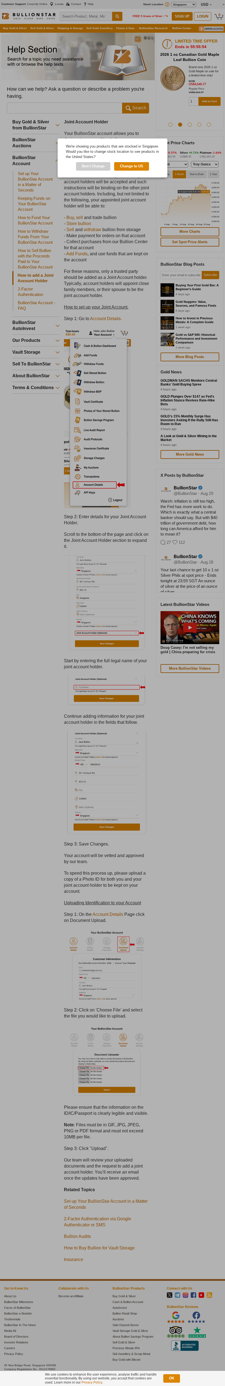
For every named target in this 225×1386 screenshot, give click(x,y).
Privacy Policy (91, 1382)
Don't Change (93, 166)
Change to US (131, 166)
